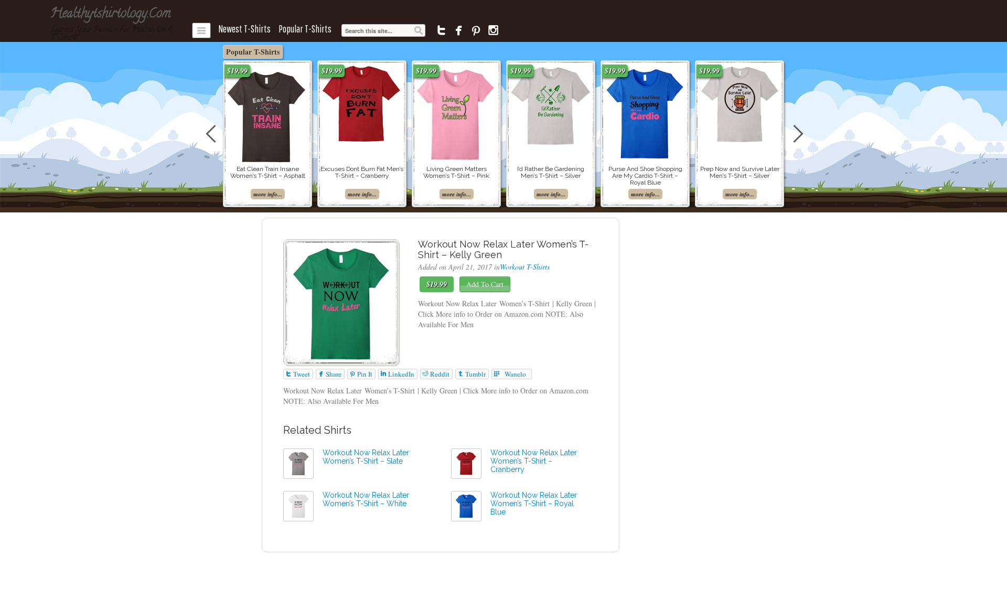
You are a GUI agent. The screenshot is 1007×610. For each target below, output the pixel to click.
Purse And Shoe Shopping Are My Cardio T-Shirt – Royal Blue (645, 175)
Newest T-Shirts (244, 29)
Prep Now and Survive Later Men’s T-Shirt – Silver (739, 172)
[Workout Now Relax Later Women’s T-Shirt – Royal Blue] (466, 505)
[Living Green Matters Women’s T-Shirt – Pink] (456, 112)
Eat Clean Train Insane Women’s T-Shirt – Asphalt (267, 172)
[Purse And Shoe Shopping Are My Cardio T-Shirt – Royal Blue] (645, 111)
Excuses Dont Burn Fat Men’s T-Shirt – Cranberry (361, 172)
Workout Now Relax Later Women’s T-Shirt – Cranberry (533, 461)
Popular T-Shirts (304, 29)
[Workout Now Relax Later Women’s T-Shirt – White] (298, 505)
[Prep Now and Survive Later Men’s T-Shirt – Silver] (739, 103)
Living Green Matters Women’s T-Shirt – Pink (456, 172)
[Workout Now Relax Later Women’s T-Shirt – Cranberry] (466, 462)
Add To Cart (485, 284)
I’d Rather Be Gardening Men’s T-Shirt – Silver (550, 172)
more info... (267, 194)
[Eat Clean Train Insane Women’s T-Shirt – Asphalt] (267, 114)
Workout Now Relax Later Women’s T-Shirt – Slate (366, 456)
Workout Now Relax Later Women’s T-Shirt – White (366, 499)
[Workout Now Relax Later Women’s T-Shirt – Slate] (298, 462)
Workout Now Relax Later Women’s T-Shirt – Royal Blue (533, 503)
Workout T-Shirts (525, 267)
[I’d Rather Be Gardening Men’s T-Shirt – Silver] (550, 104)
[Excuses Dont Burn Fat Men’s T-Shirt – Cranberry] (361, 103)
